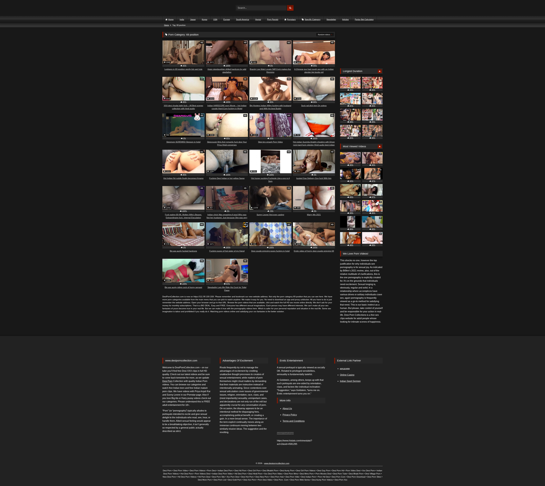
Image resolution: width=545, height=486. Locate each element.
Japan (193, 19)
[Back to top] (536, 477)
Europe (226, 19)
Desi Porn (167, 381)
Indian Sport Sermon (350, 381)
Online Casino (347, 375)
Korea (204, 19)
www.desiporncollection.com (276, 463)
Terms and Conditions (294, 421)
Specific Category (312, 19)
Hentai (258, 19)
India (182, 19)
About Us (287, 408)
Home (171, 19)
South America (242, 19)
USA (215, 19)
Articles (345, 19)
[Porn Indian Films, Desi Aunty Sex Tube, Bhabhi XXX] (174, 8)
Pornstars (291, 19)
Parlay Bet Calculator (364, 19)
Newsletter (331, 19)
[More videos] (380, 71)
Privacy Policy (290, 415)
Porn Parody (272, 19)
